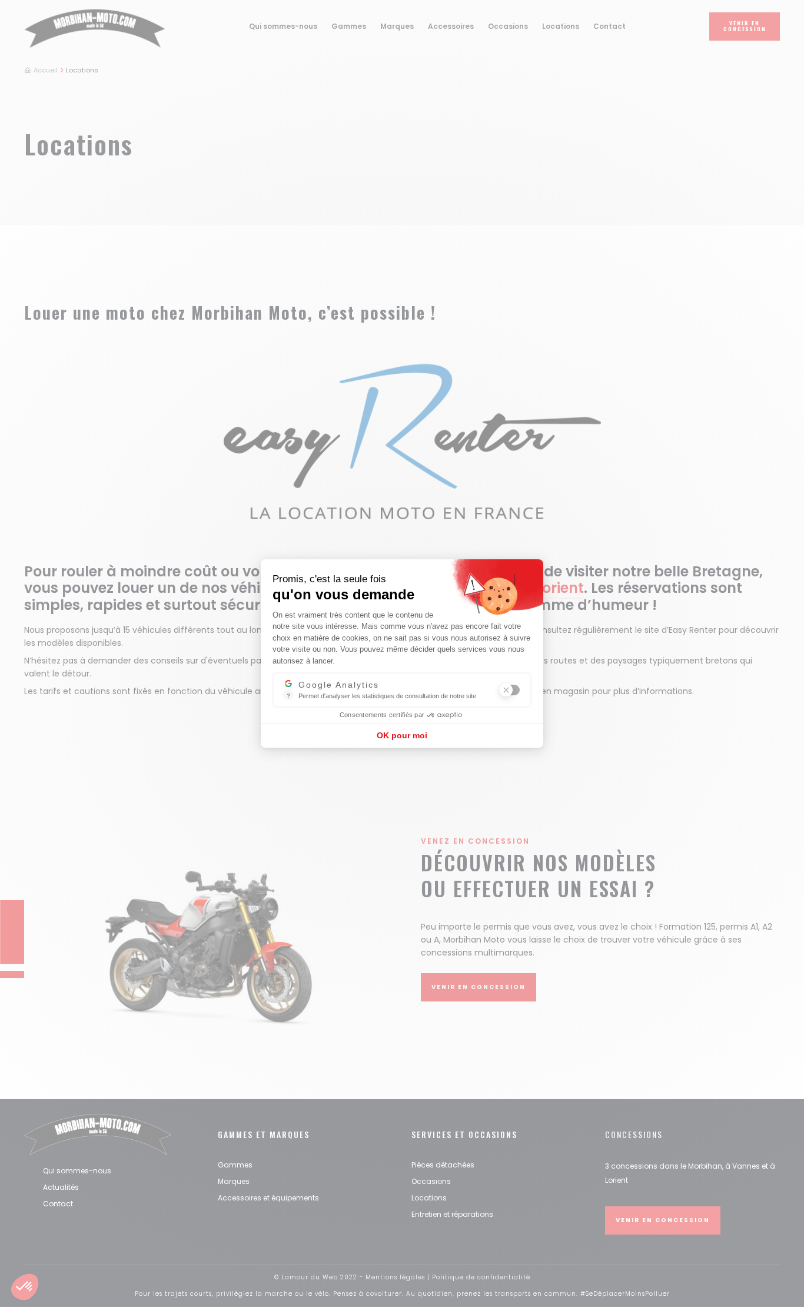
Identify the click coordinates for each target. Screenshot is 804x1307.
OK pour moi (402, 735)
